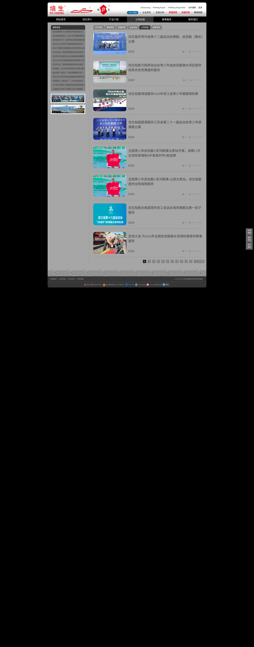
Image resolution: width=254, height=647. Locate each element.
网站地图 (199, 279)
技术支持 (71, 279)
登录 (200, 8)
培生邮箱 (80, 279)
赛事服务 (166, 19)
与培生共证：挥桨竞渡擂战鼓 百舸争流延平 (68, 52)
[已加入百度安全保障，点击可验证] (166, 285)
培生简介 (87, 19)
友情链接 (53, 279)
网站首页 (61, 19)
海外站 (131, 52)
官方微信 (249, 246)
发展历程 (185, 12)
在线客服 (249, 232)
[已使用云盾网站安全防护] (130, 285)
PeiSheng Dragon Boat (176, 8)
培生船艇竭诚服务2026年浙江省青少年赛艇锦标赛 (163, 94)
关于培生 (99, 27)
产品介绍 (114, 19)
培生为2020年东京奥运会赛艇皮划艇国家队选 (69, 77)
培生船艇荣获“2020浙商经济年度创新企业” (68, 32)
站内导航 (62, 279)
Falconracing (145, 8)
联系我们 (193, 19)
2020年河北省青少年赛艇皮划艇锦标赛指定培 (69, 85)
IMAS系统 (132, 13)
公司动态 (140, 19)
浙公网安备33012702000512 (115, 285)
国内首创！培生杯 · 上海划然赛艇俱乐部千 (68, 73)
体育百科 (156, 27)
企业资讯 (146, 12)
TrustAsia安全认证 (155, 285)
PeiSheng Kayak (159, 8)
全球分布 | (160, 12)
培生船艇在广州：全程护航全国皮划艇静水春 (69, 40)
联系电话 (249, 239)
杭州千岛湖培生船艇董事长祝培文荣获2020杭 (69, 48)
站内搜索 (192, 8)
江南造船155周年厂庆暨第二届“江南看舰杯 (68, 89)
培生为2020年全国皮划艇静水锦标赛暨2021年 (69, 60)
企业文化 (133, 27)
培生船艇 (186, 279)
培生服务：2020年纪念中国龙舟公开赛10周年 (69, 69)
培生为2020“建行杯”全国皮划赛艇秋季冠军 (68, 44)
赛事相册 (198, 12)
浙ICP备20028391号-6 (94, 285)
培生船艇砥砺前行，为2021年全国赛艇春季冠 (69, 36)
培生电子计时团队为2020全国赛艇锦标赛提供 (69, 56)
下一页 (200, 261)
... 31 (190, 261)
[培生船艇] (80, 14)
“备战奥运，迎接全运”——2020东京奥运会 (68, 81)
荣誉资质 (173, 12)
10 (186, 261)
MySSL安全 (141, 285)
